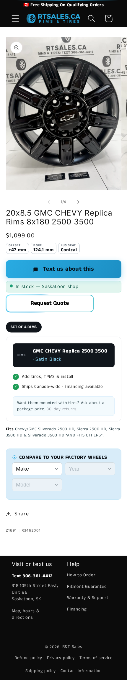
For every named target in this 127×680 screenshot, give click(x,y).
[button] (15, 18)
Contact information (81, 671)
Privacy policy (61, 658)
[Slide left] (48, 202)
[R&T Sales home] (53, 18)
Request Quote (49, 303)
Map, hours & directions (25, 614)
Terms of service (96, 658)
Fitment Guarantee (87, 586)
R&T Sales (72, 647)
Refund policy (28, 658)
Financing (77, 609)
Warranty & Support (88, 598)
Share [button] (21, 514)
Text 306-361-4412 (32, 576)
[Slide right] (78, 202)
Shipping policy (40, 671)
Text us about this (68, 269)
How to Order (81, 575)
